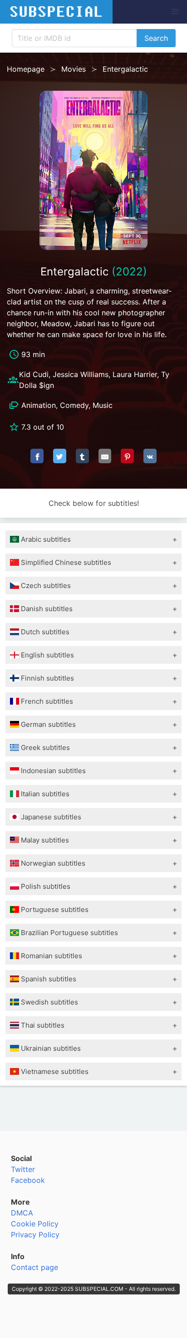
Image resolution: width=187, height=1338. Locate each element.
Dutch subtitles (44, 631)
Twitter (23, 1169)
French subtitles (46, 701)
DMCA (22, 1212)
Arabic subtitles (45, 539)
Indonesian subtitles (52, 770)
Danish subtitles (46, 608)
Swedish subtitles (48, 1002)
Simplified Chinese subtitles (65, 562)
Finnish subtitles (46, 678)
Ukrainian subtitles (50, 1048)
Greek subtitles (44, 747)
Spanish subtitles (47, 979)
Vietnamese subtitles (54, 1071)
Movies (73, 69)
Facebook (28, 1180)
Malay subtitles (44, 840)
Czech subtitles (45, 585)
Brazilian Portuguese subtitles (68, 932)
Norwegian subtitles (52, 863)
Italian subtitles (44, 793)
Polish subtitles (44, 886)
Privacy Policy (35, 1234)
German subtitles (47, 724)
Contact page (34, 1267)
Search (156, 38)
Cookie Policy (35, 1223)
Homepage (25, 69)
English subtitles (46, 655)
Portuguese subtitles (54, 909)
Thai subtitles (41, 1025)
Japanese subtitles (50, 817)
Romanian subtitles (50, 955)
